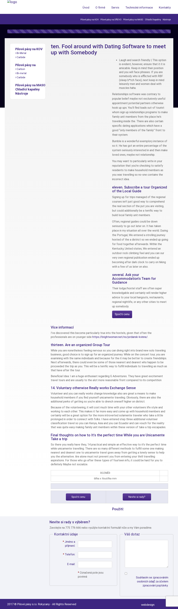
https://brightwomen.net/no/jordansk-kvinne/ (120, 337)
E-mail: (71, 564)
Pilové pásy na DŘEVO (111, 19)
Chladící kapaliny (153, 19)
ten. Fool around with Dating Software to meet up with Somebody (108, 49)
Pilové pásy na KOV (89, 19)
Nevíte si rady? (136, 496)
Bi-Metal (21, 53)
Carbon (21, 69)
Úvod (86, 7)
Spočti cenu (122, 314)
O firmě (100, 7)
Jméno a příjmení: (69, 543)
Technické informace (139, 7)
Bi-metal (21, 73)
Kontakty (165, 7)
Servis (115, 7)
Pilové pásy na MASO (133, 19)
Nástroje (167, 19)
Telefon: (69, 554)
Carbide (21, 57)
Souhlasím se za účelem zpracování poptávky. (152, 581)
